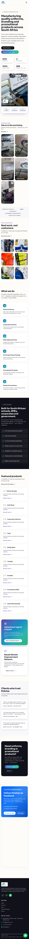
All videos (3, 131)
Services (3, 905)
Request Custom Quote (9, 52)
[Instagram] (6, 895)
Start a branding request (12, 640)
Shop (2, 907)
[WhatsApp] (10, 895)
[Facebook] (2, 895)
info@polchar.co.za (7, 922)
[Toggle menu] (26, 2)
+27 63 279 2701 (7, 924)
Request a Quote (11, 766)
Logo (24, 75)
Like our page (10, 813)
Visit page (20, 813)
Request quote (7, 498)
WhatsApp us (6, 927)
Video (18, 75)
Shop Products (7, 48)
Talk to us (9, 771)
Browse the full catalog (7, 484)
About (2, 903)
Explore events (10, 670)
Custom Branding (5, 909)
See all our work (5, 236)
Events (2, 911)
